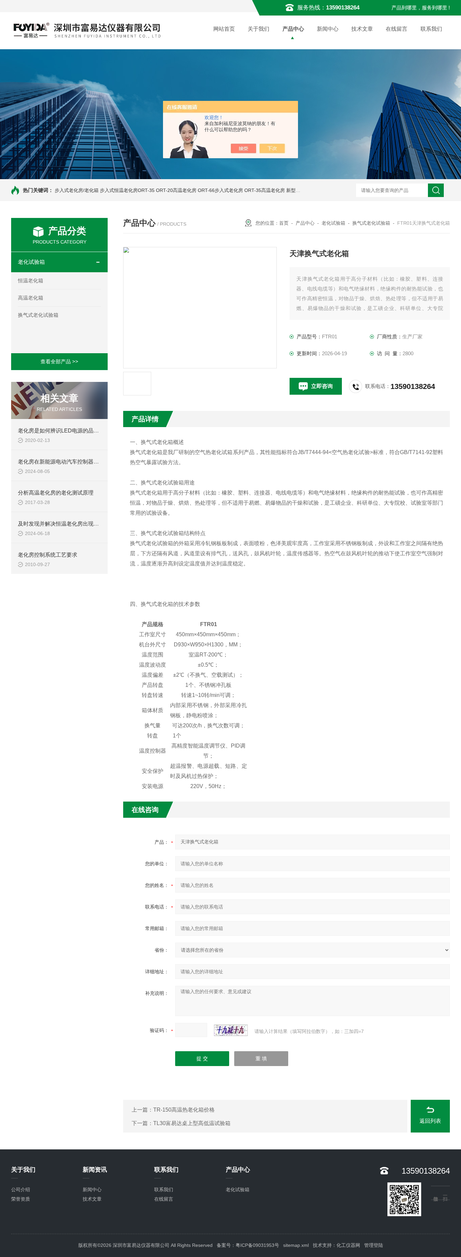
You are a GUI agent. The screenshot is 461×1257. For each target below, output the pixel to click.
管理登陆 (373, 1245)
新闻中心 (327, 29)
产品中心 (293, 29)
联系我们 (431, 29)
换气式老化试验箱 (38, 315)
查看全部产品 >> (59, 361)
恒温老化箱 (30, 280)
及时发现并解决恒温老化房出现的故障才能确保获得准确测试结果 (96, 524)
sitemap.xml (296, 1245)
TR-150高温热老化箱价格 (184, 1110)
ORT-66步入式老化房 (220, 190)
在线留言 (396, 29)
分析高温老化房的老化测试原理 (55, 493)
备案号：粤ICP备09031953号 (248, 1245)
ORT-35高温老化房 (264, 190)
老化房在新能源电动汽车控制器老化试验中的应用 (77, 462)
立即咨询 (322, 386)
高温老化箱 (30, 298)
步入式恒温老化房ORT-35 (127, 190)
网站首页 (224, 29)
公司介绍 (20, 1189)
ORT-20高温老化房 (176, 190)
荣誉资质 (20, 1199)
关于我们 (258, 29)
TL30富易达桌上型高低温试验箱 (192, 1123)
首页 (284, 223)
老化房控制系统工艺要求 (47, 555)
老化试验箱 (31, 262)
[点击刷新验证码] (231, 1030)
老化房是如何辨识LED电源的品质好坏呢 (66, 431)
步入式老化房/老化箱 (77, 190)
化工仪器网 (348, 1245)
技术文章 (362, 29)
